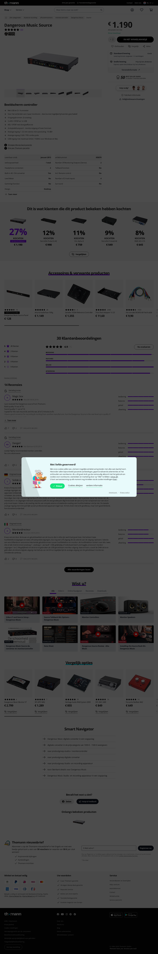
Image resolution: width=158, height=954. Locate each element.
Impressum (113, 493)
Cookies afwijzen (75, 485)
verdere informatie (94, 485)
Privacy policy (125, 493)
